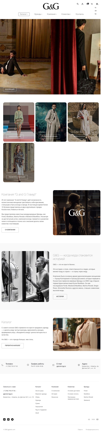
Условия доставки (73, 391)
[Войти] (81, 4)
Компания (54, 387)
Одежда (37, 400)
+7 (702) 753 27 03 (9, 391)
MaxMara (86, 394)
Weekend (86, 400)
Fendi (84, 391)
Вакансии (54, 397)
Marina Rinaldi (87, 397)
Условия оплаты (72, 394)
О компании (55, 391)
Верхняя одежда (40, 394)
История (53, 394)
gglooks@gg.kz (60, 365)
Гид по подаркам (40, 410)
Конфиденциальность (90, 429)
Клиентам (70, 387)
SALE (36, 413)
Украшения (38, 406)
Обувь (37, 397)
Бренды (85, 387)
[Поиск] (76, 4)
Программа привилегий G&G (72, 398)
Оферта (78, 429)
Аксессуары (39, 391)
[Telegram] (12, 419)
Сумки (37, 403)
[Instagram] (4, 419)
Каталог (38, 387)
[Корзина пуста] (89, 4)
